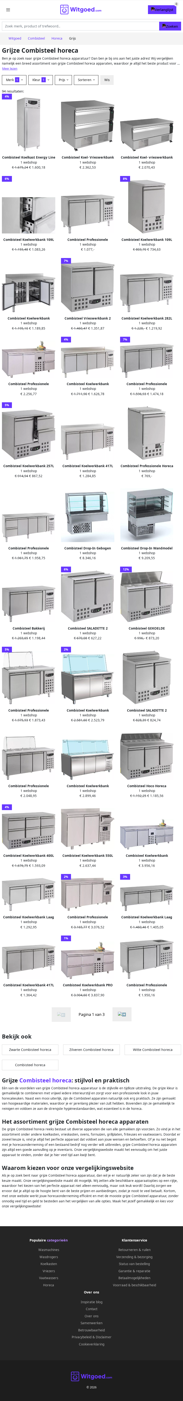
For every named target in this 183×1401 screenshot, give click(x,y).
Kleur (38, 80)
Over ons (91, 1316)
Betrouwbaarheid (91, 1330)
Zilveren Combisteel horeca (91, 1049)
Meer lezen (9, 69)
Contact (91, 1309)
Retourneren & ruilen (134, 1250)
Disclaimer (104, 1337)
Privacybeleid (82, 1337)
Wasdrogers (49, 1257)
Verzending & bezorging (134, 1257)
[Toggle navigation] (8, 9)
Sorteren (85, 80)
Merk (12, 80)
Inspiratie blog (91, 1302)
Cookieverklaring (91, 1344)
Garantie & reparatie (134, 1271)
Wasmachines (48, 1250)
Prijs (62, 80)
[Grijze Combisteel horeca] (122, 1014)
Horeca (48, 1285)
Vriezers (49, 1271)
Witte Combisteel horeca (153, 1049)
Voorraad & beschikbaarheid (134, 1285)
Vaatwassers (48, 1278)
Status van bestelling (134, 1264)
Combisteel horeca (30, 1065)
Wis (107, 80)
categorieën (57, 1240)
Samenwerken (91, 1323)
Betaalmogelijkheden (134, 1278)
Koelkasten (49, 1264)
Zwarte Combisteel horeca (30, 1049)
